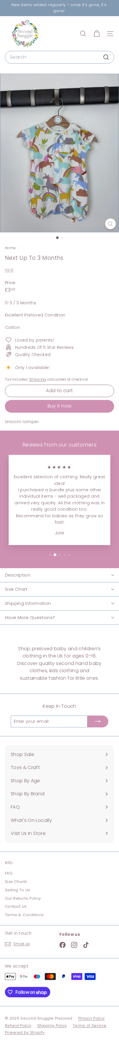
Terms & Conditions (24, 915)
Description (17, 575)
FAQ (8, 873)
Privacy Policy (91, 1018)
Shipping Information (28, 603)
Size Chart (16, 589)
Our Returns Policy (23, 898)
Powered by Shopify (24, 1032)
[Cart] (96, 33)
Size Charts (16, 881)
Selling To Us (17, 890)
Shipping (37, 379)
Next (9, 270)
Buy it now (60, 406)
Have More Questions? (30, 617)
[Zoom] (110, 223)
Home (10, 248)
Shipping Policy (52, 1025)
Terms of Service (90, 1025)
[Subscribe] (98, 721)
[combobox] (59, 57)
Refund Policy (18, 1025)
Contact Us (16, 906)
